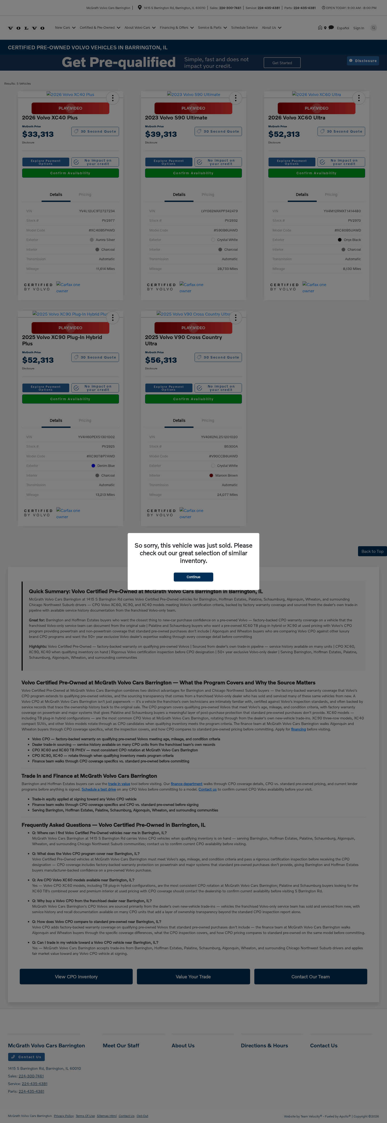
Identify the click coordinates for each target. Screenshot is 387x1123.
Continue (193, 577)
